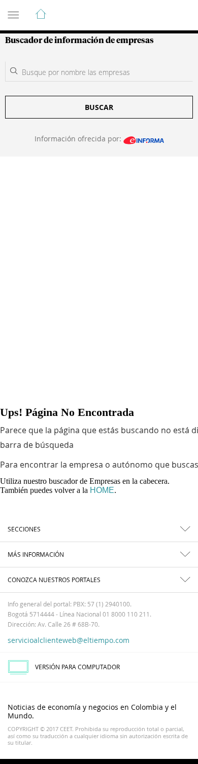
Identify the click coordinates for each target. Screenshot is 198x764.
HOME (102, 490)
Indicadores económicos (159, 16)
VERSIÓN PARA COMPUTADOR (77, 667)
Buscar (99, 107)
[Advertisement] (99, 260)
